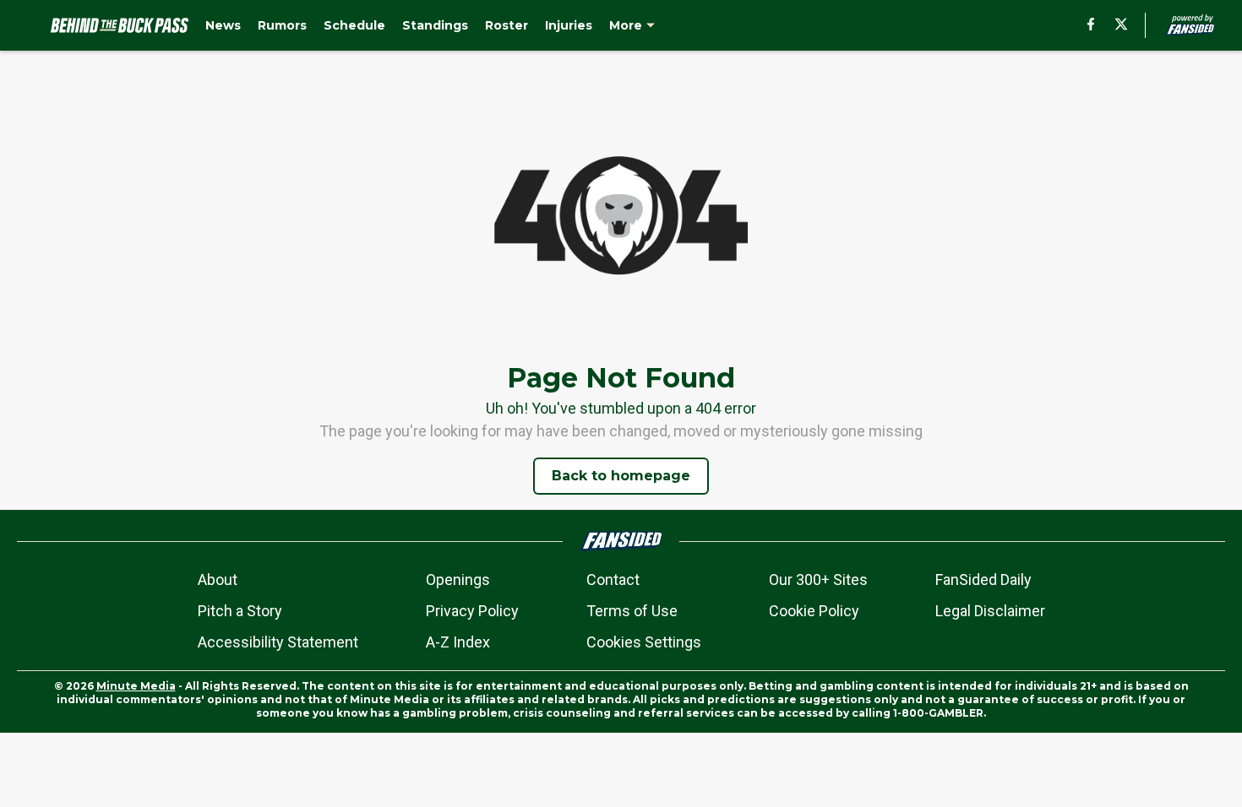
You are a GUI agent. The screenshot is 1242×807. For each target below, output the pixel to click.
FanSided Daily (983, 579)
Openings (458, 579)
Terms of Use (632, 611)
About (217, 579)
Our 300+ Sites (818, 579)
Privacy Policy (472, 611)
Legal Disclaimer (990, 611)
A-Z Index (458, 642)
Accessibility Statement (278, 642)
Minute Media (136, 686)
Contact (613, 579)
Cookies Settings (643, 642)
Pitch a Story (240, 611)
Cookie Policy (814, 611)
